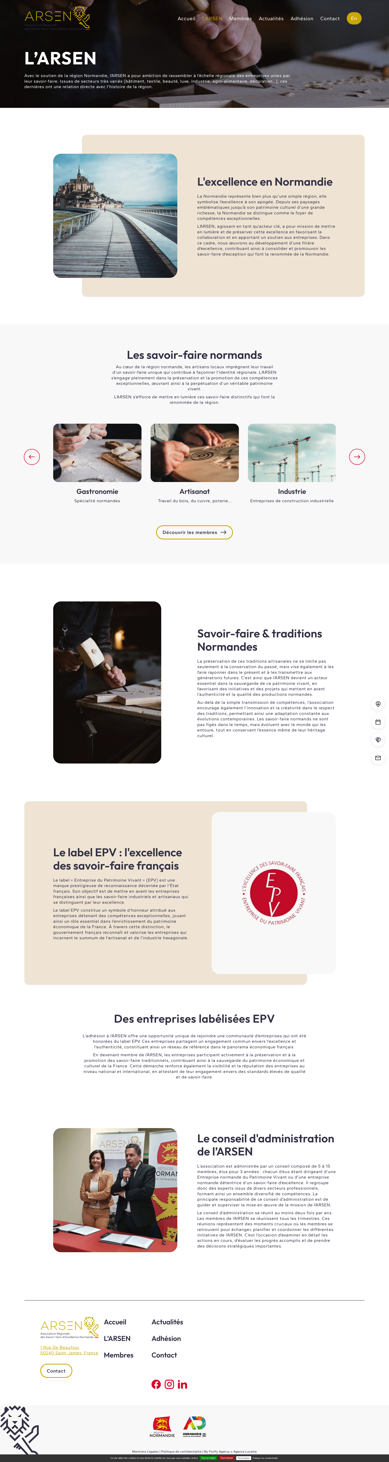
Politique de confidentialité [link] (265, 1458)
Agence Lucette (245, 1451)
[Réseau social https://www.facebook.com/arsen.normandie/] (156, 1384)
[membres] (378, 704)
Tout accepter (208, 1458)
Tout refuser (226, 1458)
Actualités (271, 18)
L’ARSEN (212, 18)
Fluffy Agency (219, 1451)
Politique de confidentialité (181, 1451)
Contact (330, 18)
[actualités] (378, 722)
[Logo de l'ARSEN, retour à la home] (69, 1337)
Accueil (186, 18)
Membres (240, 18)
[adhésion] (378, 739)
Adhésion (302, 18)
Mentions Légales (145, 1451)
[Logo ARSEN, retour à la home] (57, 29)
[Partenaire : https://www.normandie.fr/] (162, 1427)
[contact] (378, 757)
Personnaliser (244, 1458)
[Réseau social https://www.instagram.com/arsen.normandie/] (169, 1384)
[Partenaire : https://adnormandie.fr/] (194, 1427)
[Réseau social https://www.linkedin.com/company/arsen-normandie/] (182, 1384)
